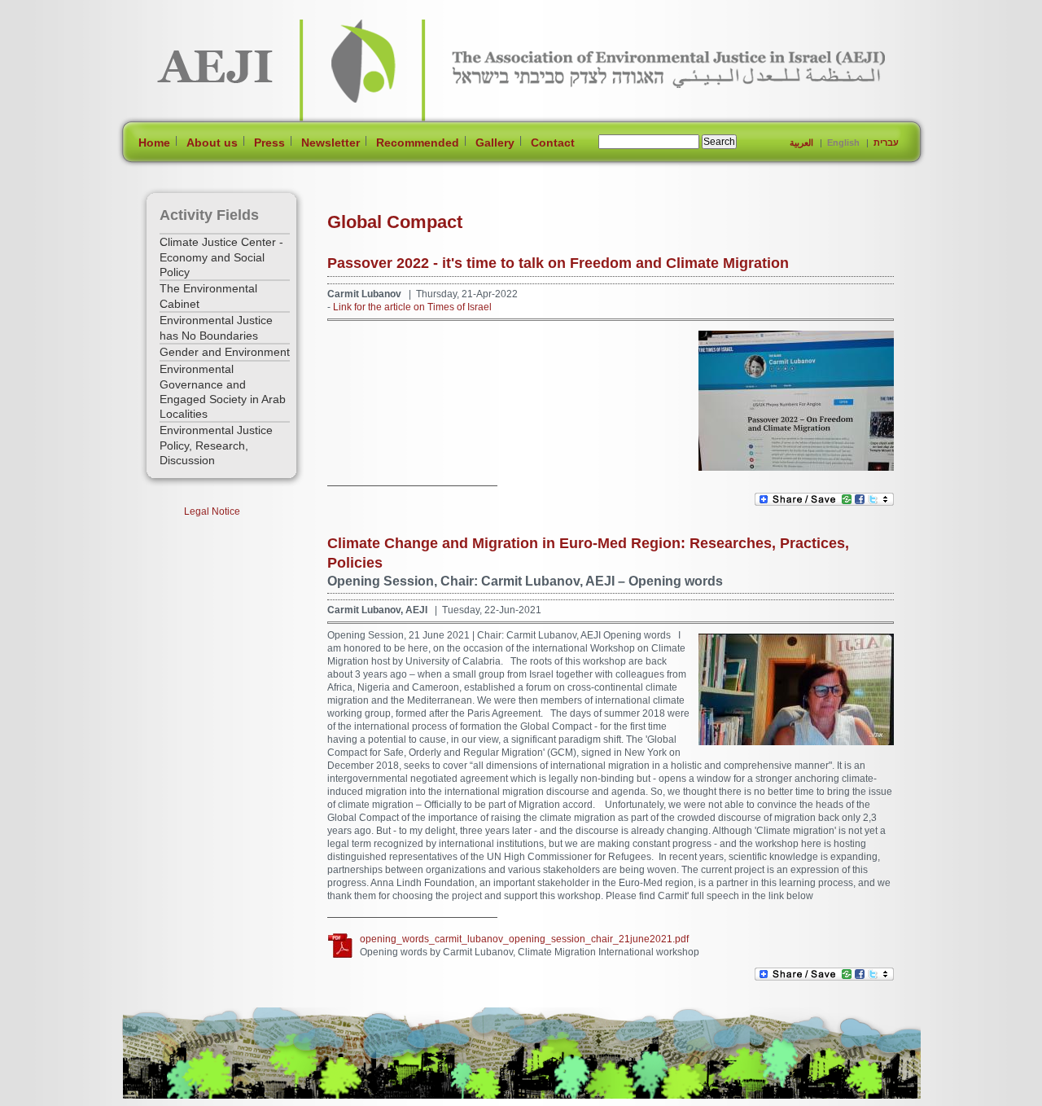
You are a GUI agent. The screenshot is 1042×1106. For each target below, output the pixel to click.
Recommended (417, 142)
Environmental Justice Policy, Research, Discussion (216, 445)
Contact (553, 142)
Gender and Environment (225, 351)
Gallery (494, 142)
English (843, 142)
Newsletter (330, 142)
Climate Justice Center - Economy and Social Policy (221, 257)
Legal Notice (212, 511)
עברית (886, 142)
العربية (801, 142)
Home (154, 142)
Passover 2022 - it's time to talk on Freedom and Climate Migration (558, 263)
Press (269, 142)
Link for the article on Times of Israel (412, 307)
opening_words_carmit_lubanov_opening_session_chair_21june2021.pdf (524, 939)
